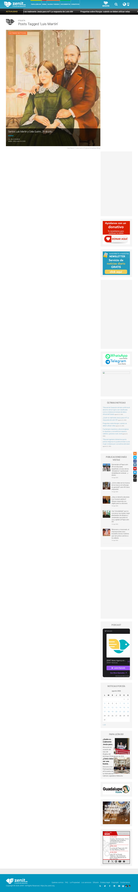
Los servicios (86, 882)
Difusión (96, 882)
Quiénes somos (58, 882)
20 (116, 712)
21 (120, 712)
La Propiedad (75, 882)
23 (128, 712)
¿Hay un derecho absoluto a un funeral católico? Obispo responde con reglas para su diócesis (120, 500)
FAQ (66, 882)
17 (105, 712)
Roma (44, 4)
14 (120, 707)
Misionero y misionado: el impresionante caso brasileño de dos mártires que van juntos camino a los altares (120, 534)
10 (105, 707)
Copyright (115, 882)
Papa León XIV (36, 4)
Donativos (75, 4)
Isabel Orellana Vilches (16, 141)
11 (108, 707)
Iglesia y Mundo (53, 4)
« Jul (104, 725)
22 (124, 712)
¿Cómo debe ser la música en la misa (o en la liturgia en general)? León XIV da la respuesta (121, 486)
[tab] (109, 833)
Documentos (65, 4)
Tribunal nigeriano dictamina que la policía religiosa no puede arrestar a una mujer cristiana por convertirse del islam (116, 442)
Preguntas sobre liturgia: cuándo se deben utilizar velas (61, 11)
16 (128, 707)
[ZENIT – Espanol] (17, 4)
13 (116, 707)
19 (112, 712)
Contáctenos (125, 882)
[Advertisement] (116, 183)
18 (108, 712)
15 (124, 707)
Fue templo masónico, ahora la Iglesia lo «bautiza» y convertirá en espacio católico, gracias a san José (116, 431)
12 (112, 707)
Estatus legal (105, 882)
